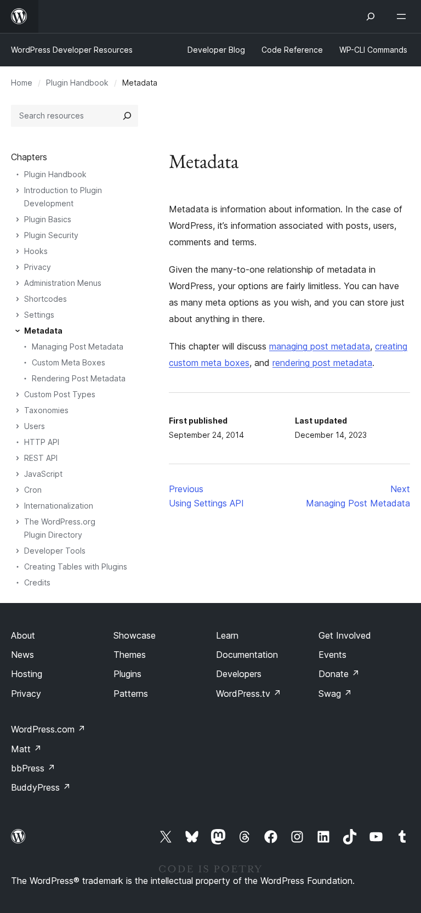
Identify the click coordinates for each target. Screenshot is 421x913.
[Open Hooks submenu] (17, 251)
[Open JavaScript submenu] (17, 474)
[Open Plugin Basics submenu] (17, 219)
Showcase (134, 635)
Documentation (247, 654)
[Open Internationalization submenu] (17, 505)
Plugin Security (51, 235)
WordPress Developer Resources (72, 49)
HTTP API (41, 442)
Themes (129, 654)
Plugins (127, 673)
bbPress (33, 768)
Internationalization (58, 505)
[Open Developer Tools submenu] (17, 550)
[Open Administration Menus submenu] (17, 283)
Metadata (43, 330)
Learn (227, 635)
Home (21, 82)
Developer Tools (55, 550)
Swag (335, 693)
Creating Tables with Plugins (75, 566)
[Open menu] (403, 16)
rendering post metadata (322, 362)
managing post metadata (319, 346)
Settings (39, 314)
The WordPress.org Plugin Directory (59, 528)
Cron (33, 489)
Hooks (36, 251)
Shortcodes (45, 298)
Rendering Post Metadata (79, 378)
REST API (41, 458)
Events (332, 654)
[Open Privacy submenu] (17, 267)
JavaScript (43, 473)
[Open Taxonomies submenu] (17, 410)
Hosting (26, 673)
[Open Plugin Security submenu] (17, 235)
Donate (339, 673)
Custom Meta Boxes (68, 362)
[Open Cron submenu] (17, 490)
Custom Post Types (59, 394)
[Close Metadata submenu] (17, 330)
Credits (37, 582)
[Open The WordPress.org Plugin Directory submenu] (17, 521)
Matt (26, 748)
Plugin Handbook (77, 82)
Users (34, 426)
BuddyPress (41, 787)
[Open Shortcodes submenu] (17, 299)
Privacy (37, 267)
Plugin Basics (47, 219)
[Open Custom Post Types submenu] (17, 394)
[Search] (127, 116)
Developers (238, 673)
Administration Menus (62, 283)
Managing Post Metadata (77, 346)
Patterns (130, 693)
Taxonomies (46, 410)
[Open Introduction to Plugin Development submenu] (17, 190)
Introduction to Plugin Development (63, 196)
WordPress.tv (248, 693)
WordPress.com (48, 729)
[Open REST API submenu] (17, 458)
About (23, 635)
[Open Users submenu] (17, 426)
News (22, 654)
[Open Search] (370, 16)
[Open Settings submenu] (17, 315)
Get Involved (344, 635)
